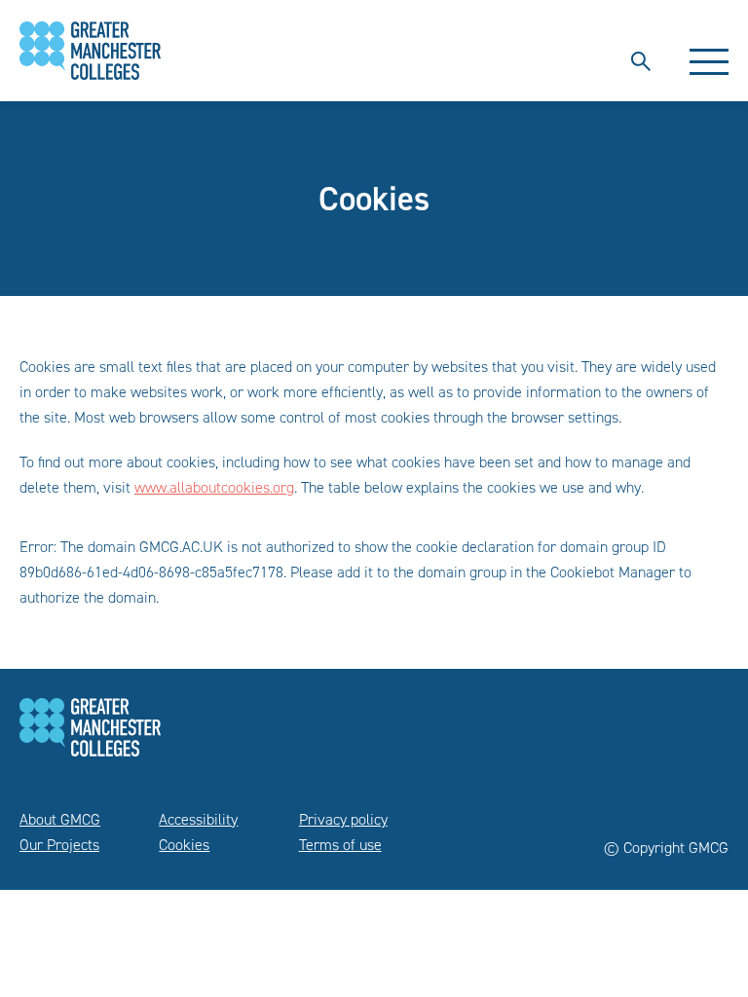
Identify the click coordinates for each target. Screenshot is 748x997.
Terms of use (340, 844)
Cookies (184, 844)
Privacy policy (343, 819)
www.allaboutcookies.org (214, 487)
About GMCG (59, 819)
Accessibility (198, 819)
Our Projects (59, 844)
